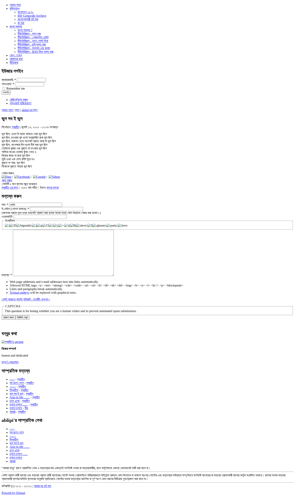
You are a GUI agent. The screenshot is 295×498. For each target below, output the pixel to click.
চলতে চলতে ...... (19, 404)
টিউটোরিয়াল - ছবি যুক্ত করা (32, 44)
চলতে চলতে (16, 408)
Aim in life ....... (20, 397)
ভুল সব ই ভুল (16, 393)
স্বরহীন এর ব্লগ (10, 187)
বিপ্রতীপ (14, 390)
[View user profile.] (12, 342)
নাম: (5, 204)
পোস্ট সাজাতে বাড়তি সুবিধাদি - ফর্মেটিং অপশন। (26, 299)
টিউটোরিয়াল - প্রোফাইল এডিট (33, 37)
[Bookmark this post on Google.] (39, 176)
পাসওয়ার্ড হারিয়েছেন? (21, 103)
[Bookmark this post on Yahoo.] (54, 176)
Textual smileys (19, 292)
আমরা (12, 411)
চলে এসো (14, 401)
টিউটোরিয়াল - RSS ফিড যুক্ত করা (35, 51)
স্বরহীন (15, 127)
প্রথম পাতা (7, 110)
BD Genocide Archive (32, 15)
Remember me (15, 88)
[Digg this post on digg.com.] (6, 176)
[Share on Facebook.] (22, 176)
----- (12, 379)
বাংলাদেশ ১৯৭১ (26, 12)
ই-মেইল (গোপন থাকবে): (15, 209)
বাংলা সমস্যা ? (25, 30)
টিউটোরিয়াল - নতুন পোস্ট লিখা (33, 41)
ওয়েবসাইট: (8, 216)
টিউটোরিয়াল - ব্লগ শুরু (29, 33)
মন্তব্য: (7, 275)
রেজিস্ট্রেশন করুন (19, 99)
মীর (26, 408)
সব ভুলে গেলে (17, 383)
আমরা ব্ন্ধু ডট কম (42, 486)
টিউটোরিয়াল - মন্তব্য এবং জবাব (34, 48)
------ (13, 386)
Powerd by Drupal (13, 493)
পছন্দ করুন (7, 180)
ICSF (21, 23)
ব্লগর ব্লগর (53, 187)
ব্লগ (17, 110)
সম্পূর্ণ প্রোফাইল (10, 362)
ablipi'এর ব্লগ (30, 110)
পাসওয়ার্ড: (8, 84)
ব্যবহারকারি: (9, 80)
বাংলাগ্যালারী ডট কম (28, 19)
